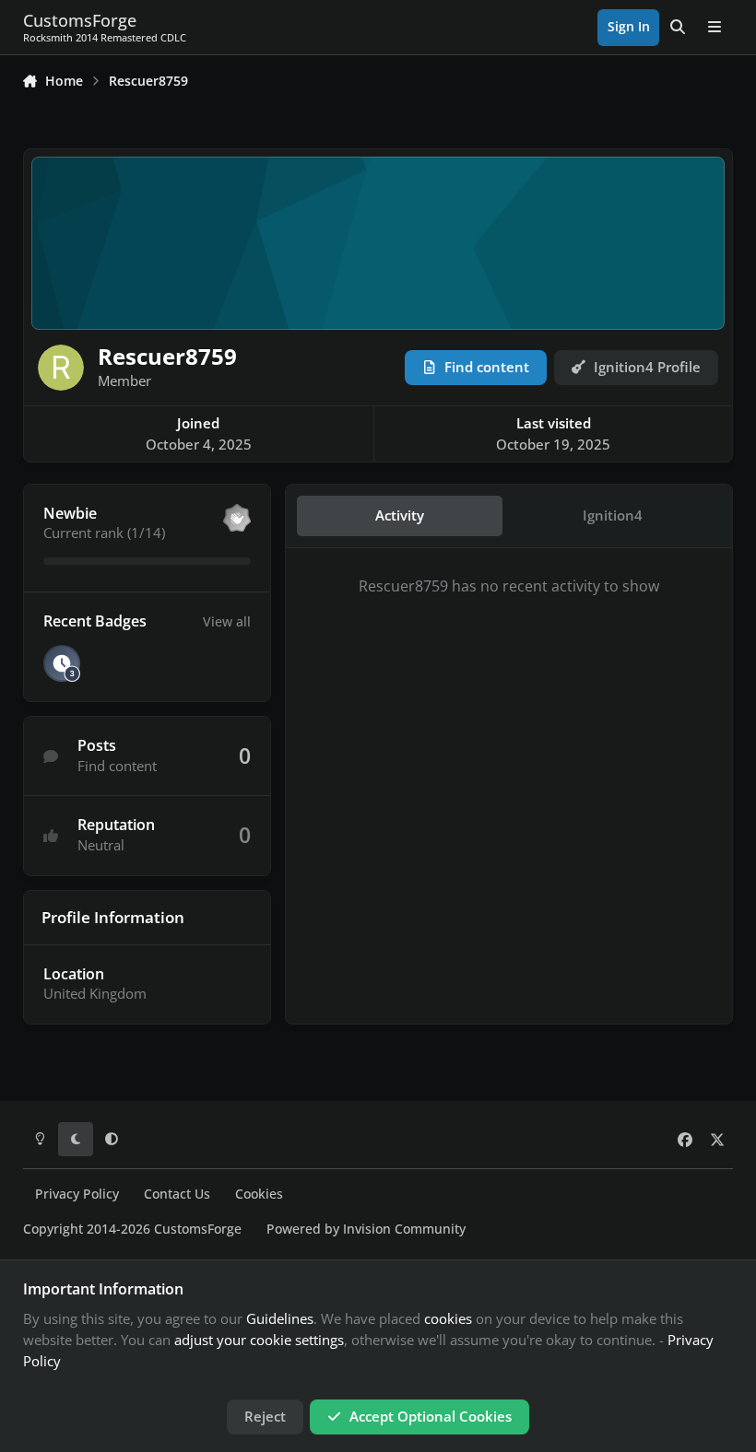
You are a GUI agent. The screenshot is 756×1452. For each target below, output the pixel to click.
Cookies (259, 1194)
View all (227, 621)
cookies (448, 1318)
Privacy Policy (77, 1194)
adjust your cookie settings (259, 1339)
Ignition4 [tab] (613, 515)
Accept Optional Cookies (430, 1416)
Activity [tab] (399, 515)
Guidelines (279, 1318)
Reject (265, 1416)
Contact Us (177, 1194)
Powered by (366, 1229)
